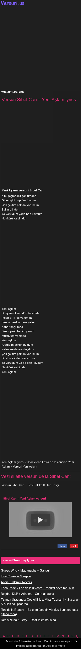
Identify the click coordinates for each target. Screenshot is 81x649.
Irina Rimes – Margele (16, 576)
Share (62, 546)
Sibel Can (18, 92)
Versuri (5, 92)
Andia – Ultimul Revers (16, 582)
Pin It (73, 546)
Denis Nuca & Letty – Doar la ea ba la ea (28, 620)
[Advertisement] (40, 47)
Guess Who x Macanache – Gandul (25, 570)
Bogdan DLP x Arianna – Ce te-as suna (27, 593)
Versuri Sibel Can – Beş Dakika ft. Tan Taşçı (30, 485)
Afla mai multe (55, 645)
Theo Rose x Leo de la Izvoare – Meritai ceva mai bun (37, 588)
